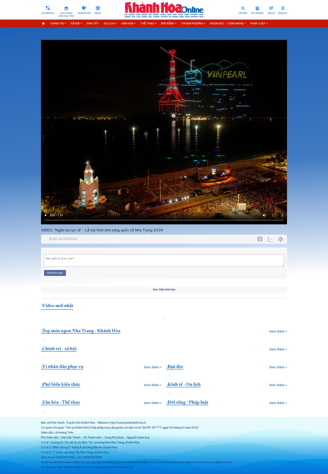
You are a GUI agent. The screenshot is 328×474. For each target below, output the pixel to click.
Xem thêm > (278, 331)
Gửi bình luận (55, 273)
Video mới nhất (57, 306)
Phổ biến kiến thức (61, 384)
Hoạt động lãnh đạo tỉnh (66, 14)
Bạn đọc (175, 366)
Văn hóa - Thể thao (61, 402)
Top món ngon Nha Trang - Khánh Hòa (81, 331)
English (282, 13)
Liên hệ (271, 13)
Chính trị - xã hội (59, 349)
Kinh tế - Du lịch (184, 384)
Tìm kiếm (242, 13)
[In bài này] (280, 239)
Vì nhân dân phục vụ (62, 366)
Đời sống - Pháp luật (188, 402)
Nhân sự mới (84, 13)
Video (6, 33)
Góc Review (257, 13)
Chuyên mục (47, 13)
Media (98, 13)
